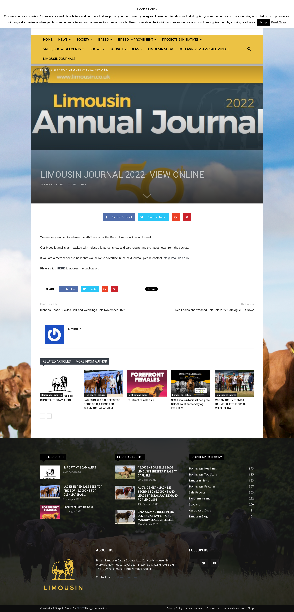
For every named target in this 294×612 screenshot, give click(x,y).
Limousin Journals (59, 59)
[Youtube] (215, 563)
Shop (251, 608)
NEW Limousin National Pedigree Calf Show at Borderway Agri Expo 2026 (190, 404)
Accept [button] (263, 22)
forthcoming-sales (138, 395)
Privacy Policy (174, 608)
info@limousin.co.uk (176, 258)
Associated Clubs (200, 510)
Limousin (74, 329)
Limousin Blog (198, 516)
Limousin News (199, 480)
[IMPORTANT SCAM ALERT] (59, 383)
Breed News (58, 69)
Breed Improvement (135, 39)
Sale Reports (197, 492)
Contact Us (212, 608)
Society (83, 39)
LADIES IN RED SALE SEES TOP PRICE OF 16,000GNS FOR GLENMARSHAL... (82, 490)
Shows (95, 49)
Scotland (194, 504)
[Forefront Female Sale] (147, 383)
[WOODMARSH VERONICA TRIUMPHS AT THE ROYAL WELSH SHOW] (234, 383)
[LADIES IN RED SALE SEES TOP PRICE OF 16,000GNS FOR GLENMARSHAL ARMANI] (103, 383)
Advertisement (194, 608)
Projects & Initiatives (180, 39)
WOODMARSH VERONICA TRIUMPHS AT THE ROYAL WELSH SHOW (230, 404)
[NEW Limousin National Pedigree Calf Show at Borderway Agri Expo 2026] (190, 383)
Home (48, 39)
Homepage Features (51, 395)
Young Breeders (124, 49)
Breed (103, 39)
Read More (278, 22)
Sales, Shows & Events (62, 49)
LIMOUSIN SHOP (160, 49)
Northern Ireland (199, 498)
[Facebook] (193, 563)
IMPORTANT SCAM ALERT (55, 400)
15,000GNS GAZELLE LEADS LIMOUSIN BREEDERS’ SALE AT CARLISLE (157, 471)
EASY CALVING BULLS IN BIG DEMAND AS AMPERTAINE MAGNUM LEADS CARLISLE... (156, 515)
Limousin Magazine (233, 608)
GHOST (80, 608)
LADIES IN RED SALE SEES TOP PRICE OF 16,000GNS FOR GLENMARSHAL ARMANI (102, 404)
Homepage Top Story (203, 474)
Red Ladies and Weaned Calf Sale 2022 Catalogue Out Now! (214, 310)
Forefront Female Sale (140, 400)
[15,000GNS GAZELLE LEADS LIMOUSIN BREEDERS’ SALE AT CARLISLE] (125, 472)
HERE (61, 268)
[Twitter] (204, 563)
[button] (249, 49)
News (63, 39)
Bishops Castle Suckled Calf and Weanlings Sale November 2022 (82, 310)
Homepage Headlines (203, 468)
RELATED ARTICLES (57, 361)
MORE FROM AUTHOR (91, 361)
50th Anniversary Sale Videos (204, 49)
